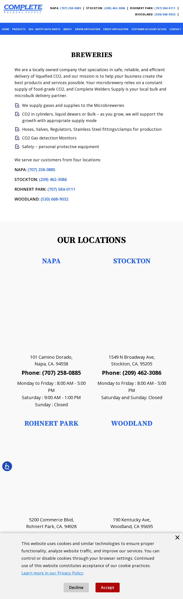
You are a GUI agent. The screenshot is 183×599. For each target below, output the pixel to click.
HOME (5, 29)
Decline (76, 587)
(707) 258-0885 (70, 8)
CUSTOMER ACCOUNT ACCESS (148, 29)
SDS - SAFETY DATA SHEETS (44, 29)
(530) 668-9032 (164, 14)
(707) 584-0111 (165, 8)
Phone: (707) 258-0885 (51, 372)
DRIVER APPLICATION (87, 29)
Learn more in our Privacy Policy (52, 573)
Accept (107, 587)
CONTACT (175, 29)
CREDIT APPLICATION (115, 29)
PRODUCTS (18, 29)
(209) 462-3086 (114, 8)
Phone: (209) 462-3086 (131, 372)
